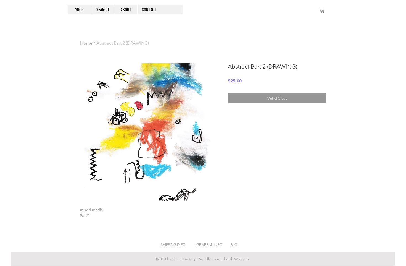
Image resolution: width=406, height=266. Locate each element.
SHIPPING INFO (173, 244)
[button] (322, 10)
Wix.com (241, 259)
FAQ (234, 244)
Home (86, 43)
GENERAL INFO (209, 244)
